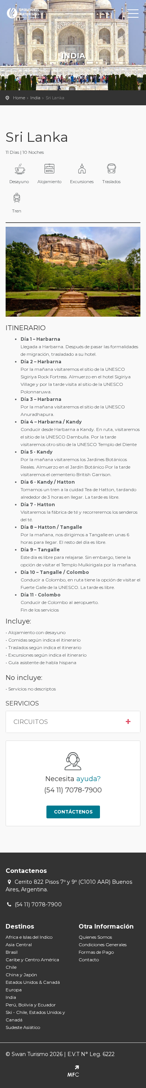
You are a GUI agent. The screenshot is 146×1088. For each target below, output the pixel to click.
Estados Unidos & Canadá (33, 982)
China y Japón (21, 974)
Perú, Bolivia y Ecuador (31, 1005)
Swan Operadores (39, 13)
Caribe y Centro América (32, 959)
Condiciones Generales (103, 944)
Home (19, 97)
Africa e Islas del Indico (29, 937)
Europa (14, 989)
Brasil (12, 952)
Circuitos (30, 722)
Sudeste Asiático (23, 1027)
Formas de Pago (96, 952)
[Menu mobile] (133, 15)
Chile (11, 967)
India (35, 97)
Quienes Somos (95, 937)
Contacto (89, 959)
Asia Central (19, 944)
